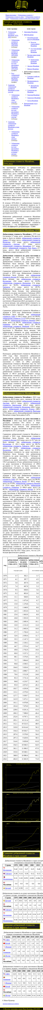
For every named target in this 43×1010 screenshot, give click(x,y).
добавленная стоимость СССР (14, 318)
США (7, 940)
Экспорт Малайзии (33, 66)
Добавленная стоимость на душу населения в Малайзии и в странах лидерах (15, 149)
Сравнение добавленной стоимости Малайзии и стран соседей (13, 88)
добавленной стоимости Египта (22, 409)
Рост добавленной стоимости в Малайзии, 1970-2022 (15, 76)
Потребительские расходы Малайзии (33, 38)
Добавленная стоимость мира (15, 17)
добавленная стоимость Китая (15, 481)
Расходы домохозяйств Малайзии (35, 44)
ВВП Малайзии (29, 35)
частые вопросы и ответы (11, 1003)
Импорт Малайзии (33, 69)
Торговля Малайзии (33, 95)
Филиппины (8, 879)
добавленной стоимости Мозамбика (17, 246)
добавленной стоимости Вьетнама (27, 411)
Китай (7, 943)
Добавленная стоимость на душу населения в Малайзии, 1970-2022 (15, 64)
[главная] (21, 8)
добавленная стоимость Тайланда (16, 446)
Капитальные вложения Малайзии (35, 61)
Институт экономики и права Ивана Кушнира (19, 1009)
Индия (7, 956)
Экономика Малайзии (30, 32)
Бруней (8, 888)
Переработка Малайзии (35, 86)
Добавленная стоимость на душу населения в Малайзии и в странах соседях (15, 112)
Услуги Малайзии (32, 100)
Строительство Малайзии (32, 91)
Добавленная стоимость (25, 15)
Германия (6, 952)
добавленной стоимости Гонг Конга (22, 248)
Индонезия (7, 870)
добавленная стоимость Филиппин (17, 283)
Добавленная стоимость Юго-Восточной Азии (24, 18)
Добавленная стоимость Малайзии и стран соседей (15, 98)
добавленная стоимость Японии (23, 320)
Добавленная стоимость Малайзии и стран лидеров (15, 135)
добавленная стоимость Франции (16, 326)
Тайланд (8, 874)
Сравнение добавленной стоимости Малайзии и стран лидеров (13, 125)
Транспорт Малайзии (34, 98)
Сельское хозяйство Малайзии (33, 77)
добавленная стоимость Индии (21, 489)
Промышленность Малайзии (32, 82)
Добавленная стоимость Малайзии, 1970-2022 (13, 34)
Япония (8, 947)
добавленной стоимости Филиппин (16, 407)
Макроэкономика (11, 15)
